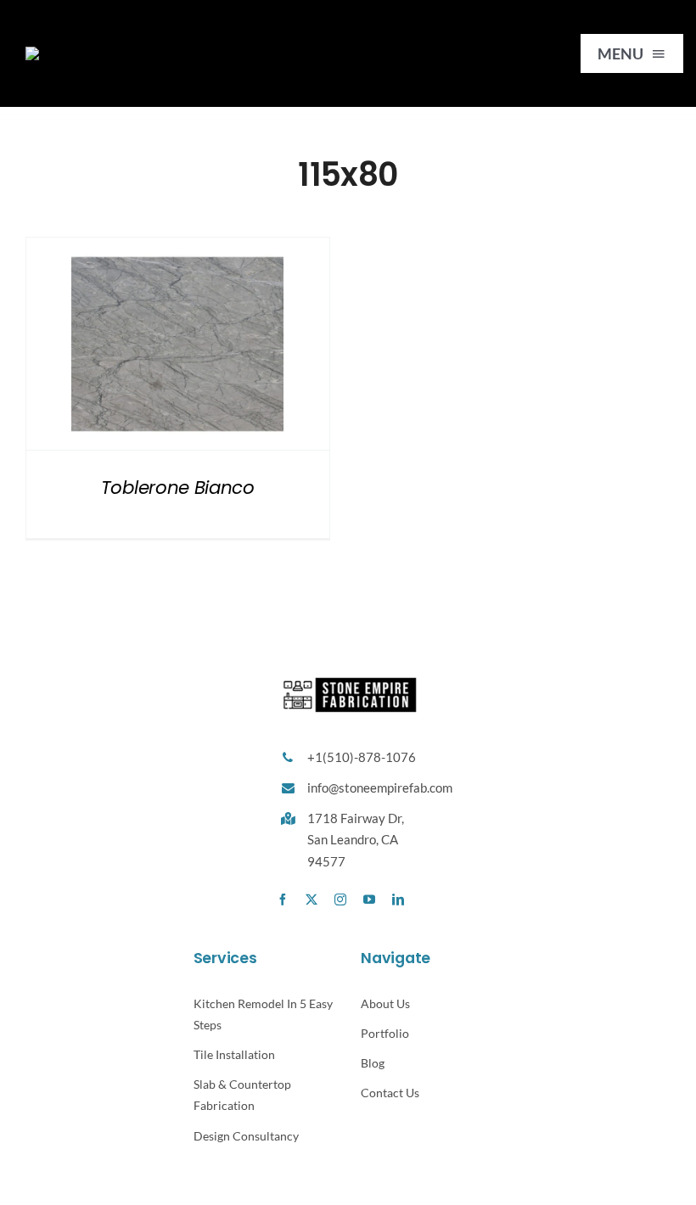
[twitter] (311, 899)
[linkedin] (398, 899)
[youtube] (369, 899)
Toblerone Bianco (178, 487)
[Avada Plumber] (113, 52)
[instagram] (340, 899)
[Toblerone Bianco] (177, 344)
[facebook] (283, 899)
